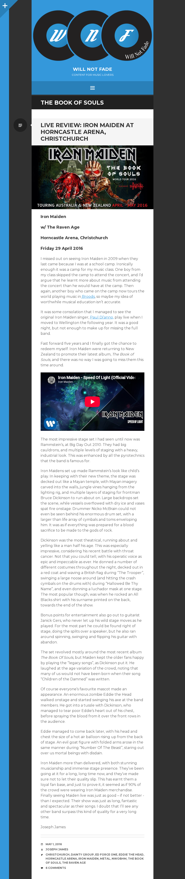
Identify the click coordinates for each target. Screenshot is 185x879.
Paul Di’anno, (102, 317)
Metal (105, 858)
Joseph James (57, 849)
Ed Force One (106, 854)
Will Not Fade (92, 69)
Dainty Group (82, 854)
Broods (88, 296)
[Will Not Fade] (92, 35)
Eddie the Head (131, 854)
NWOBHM (119, 858)
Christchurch (57, 854)
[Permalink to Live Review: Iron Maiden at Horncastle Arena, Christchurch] (92, 177)
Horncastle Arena (61, 858)
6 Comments (56, 868)
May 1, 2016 (54, 844)
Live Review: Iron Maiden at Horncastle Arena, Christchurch (87, 132)
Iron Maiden (88, 858)
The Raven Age (74, 862)
